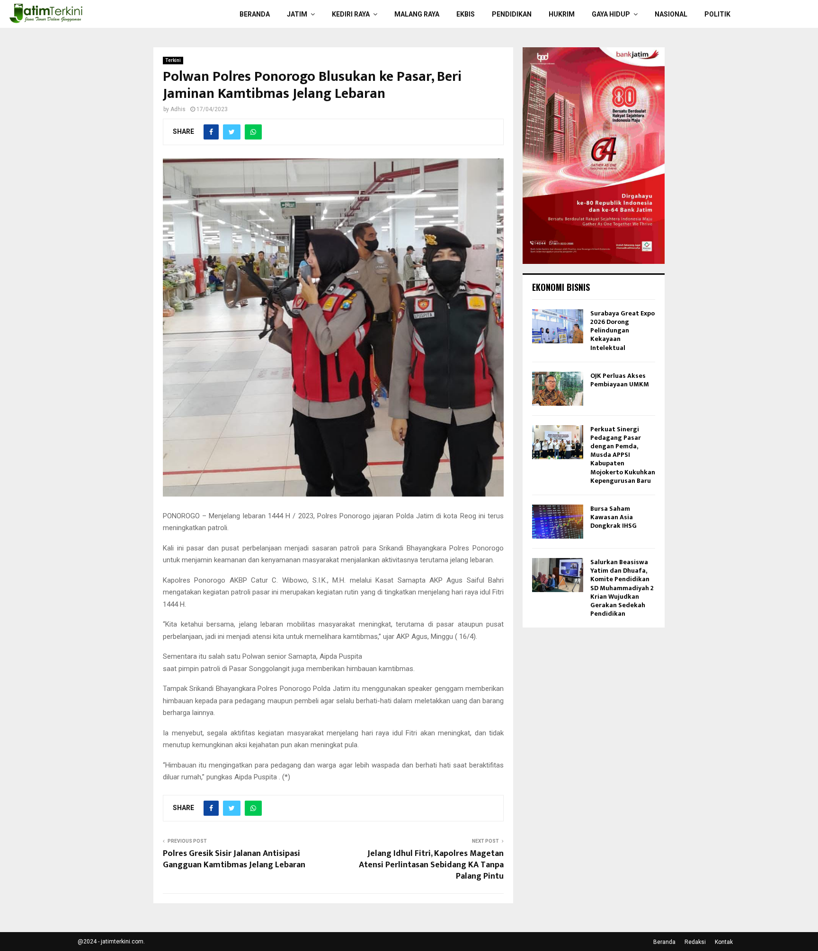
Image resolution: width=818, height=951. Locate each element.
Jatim (297, 14)
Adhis (178, 109)
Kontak (724, 942)
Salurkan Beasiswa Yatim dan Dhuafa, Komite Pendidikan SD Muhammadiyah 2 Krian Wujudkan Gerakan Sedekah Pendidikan (622, 588)
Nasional (671, 14)
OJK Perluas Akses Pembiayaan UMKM (619, 380)
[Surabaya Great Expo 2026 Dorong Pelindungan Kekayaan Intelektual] (557, 326)
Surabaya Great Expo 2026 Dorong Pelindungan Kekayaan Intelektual (622, 330)
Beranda (255, 14)
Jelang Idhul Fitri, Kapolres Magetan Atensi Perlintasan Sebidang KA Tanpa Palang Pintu (431, 864)
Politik (717, 14)
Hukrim (562, 14)
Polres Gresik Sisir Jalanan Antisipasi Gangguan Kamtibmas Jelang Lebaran (234, 859)
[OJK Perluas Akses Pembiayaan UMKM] (557, 389)
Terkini (173, 60)
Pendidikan (512, 14)
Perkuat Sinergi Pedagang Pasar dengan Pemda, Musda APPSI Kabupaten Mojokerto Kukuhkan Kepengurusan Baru (622, 455)
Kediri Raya (351, 14)
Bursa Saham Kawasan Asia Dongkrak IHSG (613, 517)
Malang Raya (416, 14)
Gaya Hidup (611, 14)
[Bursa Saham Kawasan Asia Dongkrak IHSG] (557, 522)
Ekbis (465, 14)
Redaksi (695, 942)
